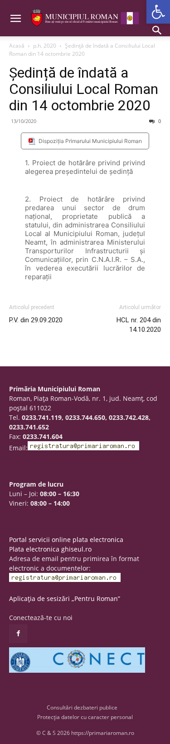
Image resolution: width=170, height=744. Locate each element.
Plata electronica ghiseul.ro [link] (50, 549)
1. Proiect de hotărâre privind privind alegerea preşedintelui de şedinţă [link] (85, 167)
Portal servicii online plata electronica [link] (66, 539)
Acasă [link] (16, 45)
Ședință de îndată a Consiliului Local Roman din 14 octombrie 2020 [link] (83, 89)
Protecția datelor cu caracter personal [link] (85, 717)
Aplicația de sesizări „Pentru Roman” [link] (64, 598)
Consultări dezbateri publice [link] (82, 707)
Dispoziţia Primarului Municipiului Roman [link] (90, 141)
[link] (158, 12)
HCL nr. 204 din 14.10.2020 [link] (139, 325)
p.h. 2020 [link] (44, 45)
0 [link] (159, 121)
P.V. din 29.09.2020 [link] (36, 320)
